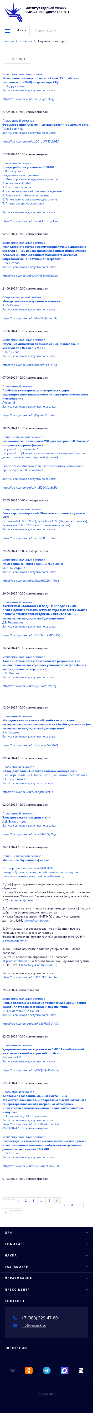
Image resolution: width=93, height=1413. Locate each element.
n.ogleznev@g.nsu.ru (22, 900)
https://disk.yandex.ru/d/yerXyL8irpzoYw (28, 538)
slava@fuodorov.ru (14, 941)
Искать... (23, 30)
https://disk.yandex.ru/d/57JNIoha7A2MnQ (30, 745)
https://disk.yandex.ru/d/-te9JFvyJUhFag (28, 99)
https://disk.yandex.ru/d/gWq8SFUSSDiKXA (30, 1024)
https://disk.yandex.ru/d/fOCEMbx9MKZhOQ (31, 635)
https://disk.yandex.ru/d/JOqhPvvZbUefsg (29, 415)
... (41, 1201)
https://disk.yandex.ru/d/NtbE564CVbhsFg (29, 487)
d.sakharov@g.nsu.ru (49, 876)
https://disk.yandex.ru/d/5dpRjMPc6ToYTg (29, 365)
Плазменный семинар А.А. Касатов (46, 726)
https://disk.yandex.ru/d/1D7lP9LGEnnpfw (29, 977)
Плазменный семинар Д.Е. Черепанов (44, 614)
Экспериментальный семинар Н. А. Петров (44, 255)
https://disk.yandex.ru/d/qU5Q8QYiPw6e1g (30, 1070)
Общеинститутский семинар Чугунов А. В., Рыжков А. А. (45, 458)
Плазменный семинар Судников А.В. (43, 1053)
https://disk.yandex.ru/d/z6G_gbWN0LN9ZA (30, 141)
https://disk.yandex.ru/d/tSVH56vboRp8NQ (30, 276)
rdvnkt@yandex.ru (36, 920)
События (26, 41)
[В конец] (19, 1209)
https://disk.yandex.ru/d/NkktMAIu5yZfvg (29, 834)
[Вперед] (13, 1209)
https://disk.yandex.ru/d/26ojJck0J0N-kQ (28, 792)
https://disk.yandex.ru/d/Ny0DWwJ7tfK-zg (29, 686)
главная (8, 41)
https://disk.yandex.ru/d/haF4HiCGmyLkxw (30, 221)
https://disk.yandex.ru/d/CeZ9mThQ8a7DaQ (31, 1166)
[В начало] (5, 1198)
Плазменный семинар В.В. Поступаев (32, 187)
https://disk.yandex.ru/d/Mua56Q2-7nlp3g (29, 318)
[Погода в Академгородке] (81, 1370)
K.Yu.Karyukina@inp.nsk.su (38, 965)
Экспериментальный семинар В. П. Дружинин (40, 82)
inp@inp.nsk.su (33, 1325)
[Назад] (12, 1198)
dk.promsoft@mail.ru (16, 961)
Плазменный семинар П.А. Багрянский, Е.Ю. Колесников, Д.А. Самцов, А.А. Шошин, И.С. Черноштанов (45, 775)
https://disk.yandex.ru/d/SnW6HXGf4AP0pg (30, 581)
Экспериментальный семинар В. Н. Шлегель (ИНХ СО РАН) (44, 1007)
